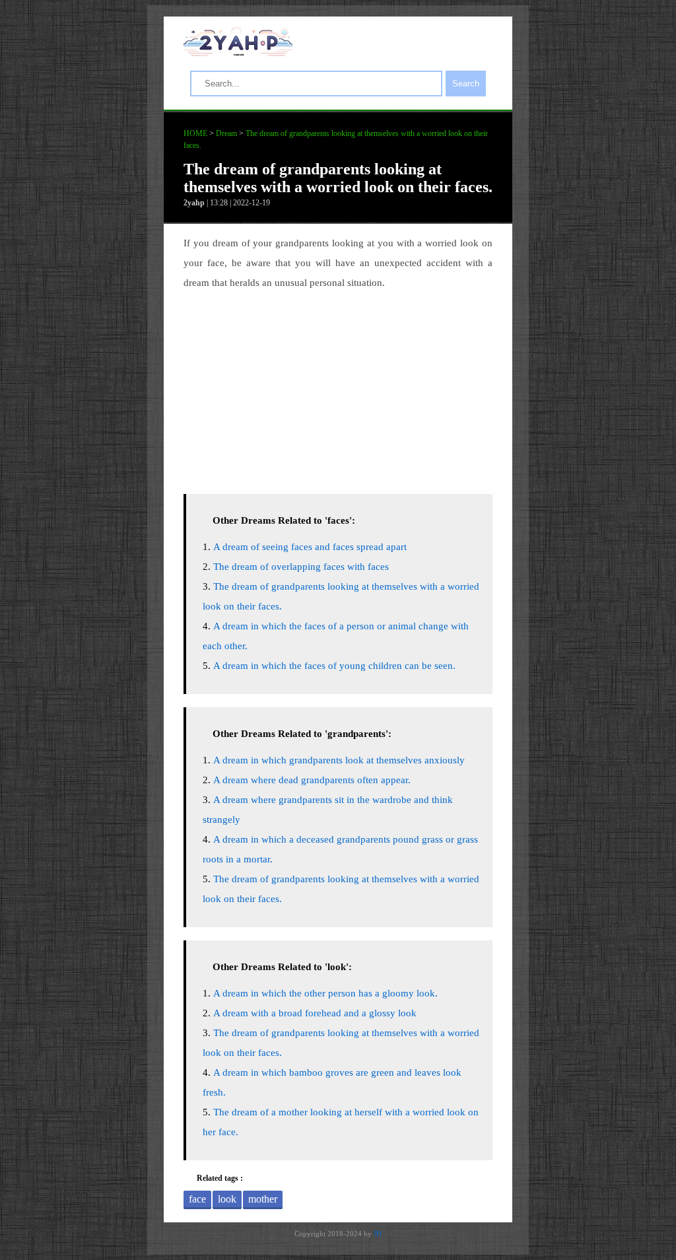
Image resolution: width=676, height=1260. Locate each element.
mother (262, 1199)
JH (378, 1234)
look (227, 1199)
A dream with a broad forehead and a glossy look (315, 1013)
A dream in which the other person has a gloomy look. (325, 993)
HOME (195, 133)
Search (465, 83)
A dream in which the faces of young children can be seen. (334, 665)
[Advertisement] (338, 388)
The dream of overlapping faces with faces (301, 566)
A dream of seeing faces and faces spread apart (310, 547)
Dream (226, 133)
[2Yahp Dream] (238, 52)
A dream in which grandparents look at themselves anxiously (339, 760)
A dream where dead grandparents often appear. (312, 780)
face (197, 1199)
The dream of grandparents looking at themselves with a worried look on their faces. (338, 177)
